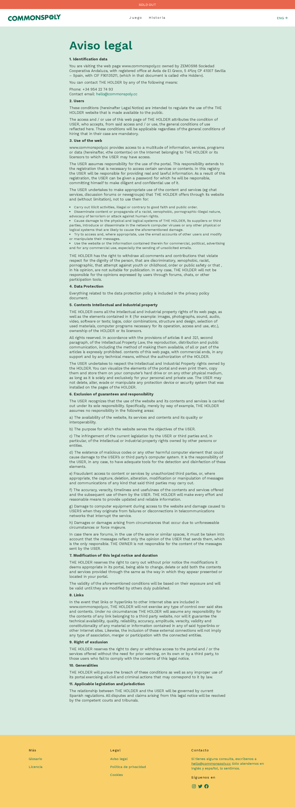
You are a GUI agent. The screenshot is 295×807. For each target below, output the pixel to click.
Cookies (116, 775)
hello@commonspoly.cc (116, 94)
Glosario (35, 759)
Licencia (36, 767)
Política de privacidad (128, 767)
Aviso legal (119, 759)
